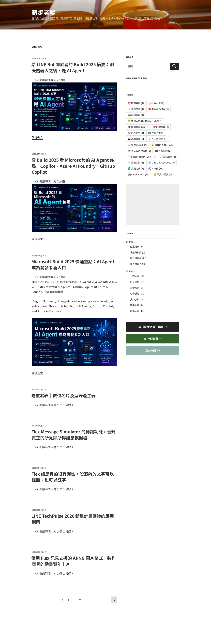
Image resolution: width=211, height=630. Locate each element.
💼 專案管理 (163, 150)
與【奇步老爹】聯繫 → (152, 327)
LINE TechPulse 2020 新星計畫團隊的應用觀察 (72, 519)
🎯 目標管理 (161, 127)
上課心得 (134, 276)
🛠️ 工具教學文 (157, 168)
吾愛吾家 (134, 287)
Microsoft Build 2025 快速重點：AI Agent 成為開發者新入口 (72, 264)
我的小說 (134, 299)
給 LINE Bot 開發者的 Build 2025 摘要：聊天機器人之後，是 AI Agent (72, 67)
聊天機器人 (136, 264)
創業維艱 (134, 281)
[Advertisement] (152, 204)
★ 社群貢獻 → (153, 339)
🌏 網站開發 (136, 115)
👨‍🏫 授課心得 (156, 132)
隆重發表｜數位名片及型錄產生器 (63, 395)
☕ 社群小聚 (156, 103)
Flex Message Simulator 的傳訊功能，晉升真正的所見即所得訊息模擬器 (73, 434)
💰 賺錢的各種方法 (162, 144)
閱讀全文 (37, 137)
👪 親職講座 (136, 138)
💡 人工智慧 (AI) (158, 138)
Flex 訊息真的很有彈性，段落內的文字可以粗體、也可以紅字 (72, 477)
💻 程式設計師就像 (139, 150)
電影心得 (134, 311)
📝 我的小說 (136, 162)
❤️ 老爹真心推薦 (158, 109)
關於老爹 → (152, 351)
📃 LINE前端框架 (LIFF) (142, 156)
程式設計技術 (137, 258)
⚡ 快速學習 (136, 109)
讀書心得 (134, 305)
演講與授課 (136, 252)
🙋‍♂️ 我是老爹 (136, 168)
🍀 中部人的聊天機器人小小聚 (145, 121)
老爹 (128, 271)
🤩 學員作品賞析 (164, 174)
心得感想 (134, 293)
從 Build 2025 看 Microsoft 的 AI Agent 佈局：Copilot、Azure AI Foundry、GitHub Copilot (73, 166)
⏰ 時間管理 (136, 103)
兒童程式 (134, 246)
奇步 (128, 241)
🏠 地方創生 (136, 132)
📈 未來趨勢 (168, 156)
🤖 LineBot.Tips (138, 174)
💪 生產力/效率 (137, 144)
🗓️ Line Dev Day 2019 (161, 162)
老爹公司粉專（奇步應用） (137, 78)
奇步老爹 (43, 12)
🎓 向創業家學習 (138, 127)
